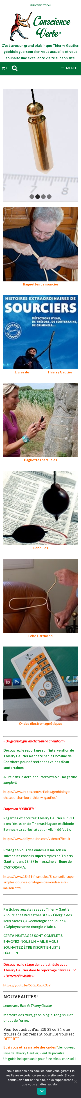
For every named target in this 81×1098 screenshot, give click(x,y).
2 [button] (37, 196)
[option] (40, 145)
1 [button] (31, 196)
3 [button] (43, 196)
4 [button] (49, 196)
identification (40, 5)
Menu (70, 68)
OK (42, 1091)
